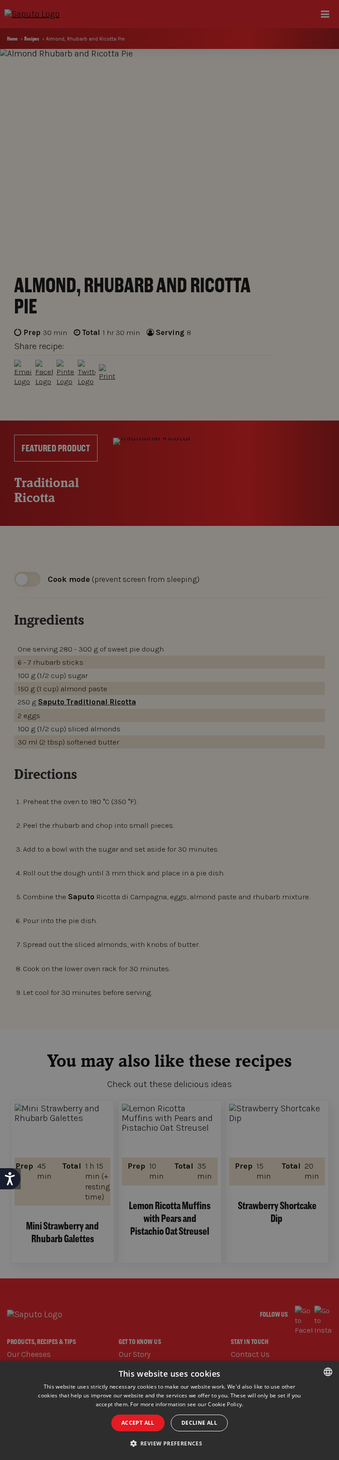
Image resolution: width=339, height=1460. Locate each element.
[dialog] (169, 1410)
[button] (170, 1443)
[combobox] (328, 1371)
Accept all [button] (137, 1422)
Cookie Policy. (225, 1404)
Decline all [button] (199, 1422)
